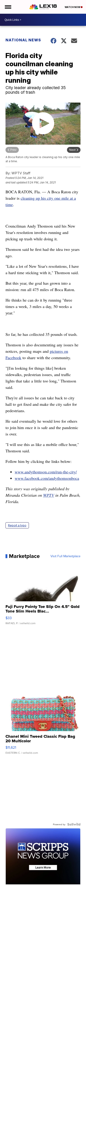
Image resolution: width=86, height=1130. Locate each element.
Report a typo (17, 525)
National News (23, 40)
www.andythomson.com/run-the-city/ (46, 472)
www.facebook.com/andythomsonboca (47, 478)
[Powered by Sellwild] (73, 824)
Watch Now (73, 7)
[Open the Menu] (7, 7)
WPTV (48, 495)
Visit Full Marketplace (65, 556)
